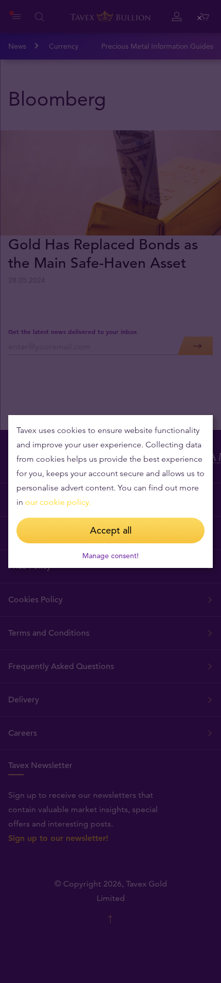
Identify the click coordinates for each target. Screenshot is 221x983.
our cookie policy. (58, 502)
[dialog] (110, 491)
